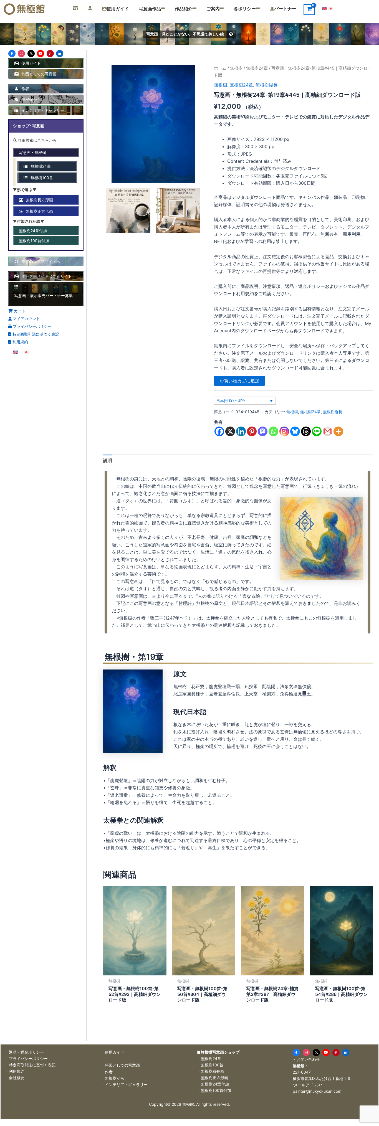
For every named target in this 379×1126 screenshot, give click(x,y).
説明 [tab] (107, 460)
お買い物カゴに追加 (239, 381)
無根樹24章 (257, 68)
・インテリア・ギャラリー (124, 1084)
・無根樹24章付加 (213, 1084)
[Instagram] (284, 431)
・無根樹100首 (210, 1064)
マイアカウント (26, 318)
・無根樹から (112, 1078)
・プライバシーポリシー (26, 1058)
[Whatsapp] (273, 431)
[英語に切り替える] (325, 8)
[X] (230, 431)
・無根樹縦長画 (210, 1071)
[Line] (317, 431)
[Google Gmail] (327, 431)
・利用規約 (14, 1071)
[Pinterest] (252, 431)
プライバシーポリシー (32, 326)
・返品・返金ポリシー (24, 1052)
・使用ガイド (112, 1052)
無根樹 (236, 68)
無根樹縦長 (267, 85)
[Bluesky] (295, 431)
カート (19, 310)
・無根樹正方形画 (212, 1077)
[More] (338, 431)
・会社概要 (14, 1077)
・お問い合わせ (306, 1059)
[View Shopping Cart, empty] (309, 9)
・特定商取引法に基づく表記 (30, 1064)
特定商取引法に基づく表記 (35, 334)
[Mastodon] (262, 431)
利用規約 (19, 341)
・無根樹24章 (209, 1058)
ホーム (220, 68)
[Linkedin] (241, 431)
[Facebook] (219, 431)
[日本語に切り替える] (331, 8)
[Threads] (306, 431)
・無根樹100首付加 (214, 1090)
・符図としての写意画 (120, 1065)
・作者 (107, 1071)
